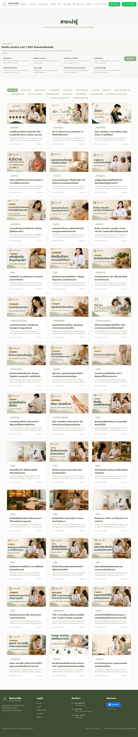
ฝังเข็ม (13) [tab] (106, 90)
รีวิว (59, 4)
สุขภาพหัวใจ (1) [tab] (81, 94)
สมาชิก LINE (130, 4)
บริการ (39, 707)
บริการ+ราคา (43, 4)
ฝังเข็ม (53, 4)
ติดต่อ (88, 4)
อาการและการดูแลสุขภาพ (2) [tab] (59, 98)
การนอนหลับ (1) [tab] (54, 90)
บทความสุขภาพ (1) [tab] (82, 90)
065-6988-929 (80, 703)
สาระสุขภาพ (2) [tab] (25, 90)
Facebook (115, 704)
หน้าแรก (23, 4)
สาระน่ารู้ (67, 4)
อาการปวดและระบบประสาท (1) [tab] (116, 94)
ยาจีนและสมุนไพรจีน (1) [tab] (121, 90)
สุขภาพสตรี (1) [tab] (67, 94)
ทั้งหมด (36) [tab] (12, 90)
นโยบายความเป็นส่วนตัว (92, 729)
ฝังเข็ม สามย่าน (41, 710)
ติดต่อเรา (40, 717)
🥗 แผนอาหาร (78, 4)
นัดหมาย (115, 4)
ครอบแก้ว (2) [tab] (67, 90)
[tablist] (69, 94)
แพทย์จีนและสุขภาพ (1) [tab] (80, 98)
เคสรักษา (32, 4)
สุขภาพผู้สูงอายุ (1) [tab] (17, 94)
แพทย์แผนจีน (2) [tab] (39, 90)
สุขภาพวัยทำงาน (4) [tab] (52, 94)
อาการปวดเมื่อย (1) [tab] (96, 94)
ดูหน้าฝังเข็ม (130, 58)
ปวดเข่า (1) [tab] (95, 90)
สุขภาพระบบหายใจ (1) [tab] (35, 94)
